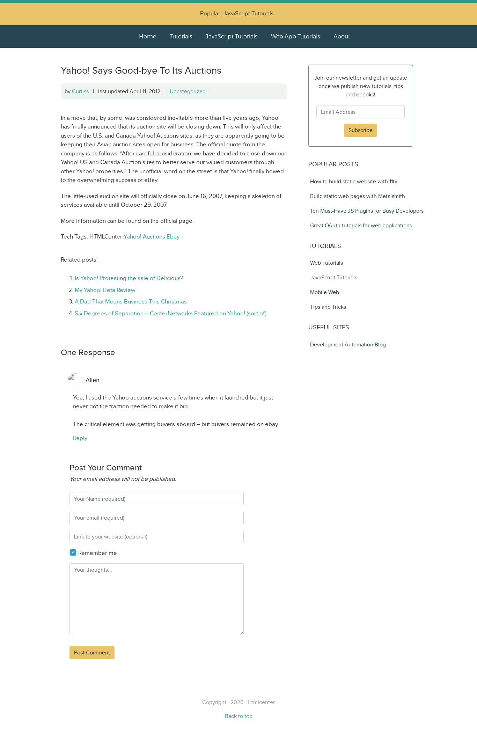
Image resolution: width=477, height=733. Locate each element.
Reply (80, 438)
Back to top (238, 716)
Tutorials (181, 36)
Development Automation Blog (348, 344)
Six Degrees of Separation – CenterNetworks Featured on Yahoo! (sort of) (170, 313)
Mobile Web (324, 292)
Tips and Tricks (328, 307)
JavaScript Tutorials (248, 13)
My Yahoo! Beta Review (105, 290)
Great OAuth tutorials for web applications (361, 225)
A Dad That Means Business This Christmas (131, 301)
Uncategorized (188, 91)
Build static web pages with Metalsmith (357, 196)
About (341, 36)
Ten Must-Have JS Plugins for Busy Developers (367, 211)
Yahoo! (132, 236)
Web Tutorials (326, 263)
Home (147, 36)
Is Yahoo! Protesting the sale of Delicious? (129, 278)
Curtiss (80, 91)
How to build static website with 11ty (353, 181)
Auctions (154, 236)
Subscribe (360, 130)
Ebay (173, 236)
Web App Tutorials (295, 36)
